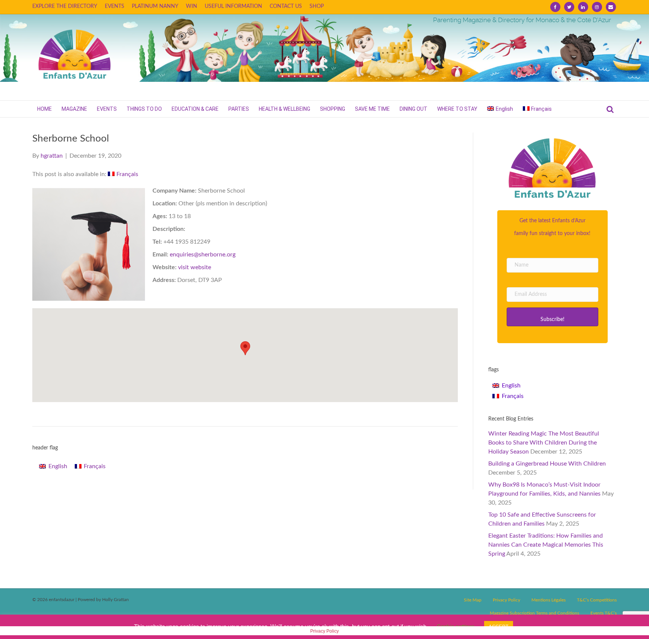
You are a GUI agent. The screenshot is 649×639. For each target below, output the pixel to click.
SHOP (316, 6)
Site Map (472, 600)
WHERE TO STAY (457, 109)
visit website (194, 267)
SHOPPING (332, 109)
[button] (552, 316)
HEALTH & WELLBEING (284, 109)
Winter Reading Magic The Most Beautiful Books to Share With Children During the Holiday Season (543, 443)
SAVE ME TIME (372, 109)
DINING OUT (413, 109)
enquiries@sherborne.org (202, 255)
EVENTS (114, 6)
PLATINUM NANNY (155, 6)
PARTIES (238, 109)
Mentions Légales (548, 600)
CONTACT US (286, 6)
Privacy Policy (506, 600)
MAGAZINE (74, 109)
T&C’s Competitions (597, 600)
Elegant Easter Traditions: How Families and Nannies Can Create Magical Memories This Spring (545, 545)
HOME (44, 109)
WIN (191, 6)
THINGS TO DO (144, 109)
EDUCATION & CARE (195, 109)
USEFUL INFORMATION (233, 6)
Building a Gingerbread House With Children (547, 464)
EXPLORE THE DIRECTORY (64, 6)
